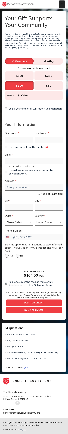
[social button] (62, 4)
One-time (21, 61)
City (37, 200)
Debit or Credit (34, 302)
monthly (49, 61)
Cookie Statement (17, 425)
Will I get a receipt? (15, 346)
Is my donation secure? (17, 340)
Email (8, 154)
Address (9, 180)
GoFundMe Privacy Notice (39, 297)
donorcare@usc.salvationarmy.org (21, 412)
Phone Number (13, 230)
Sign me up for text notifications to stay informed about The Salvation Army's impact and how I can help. (34, 247)
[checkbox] (33, 108)
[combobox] (8, 237)
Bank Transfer (34, 310)
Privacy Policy (30, 295)
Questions (15, 328)
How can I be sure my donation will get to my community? (33, 352)
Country (39, 215)
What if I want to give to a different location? (27, 358)
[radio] (21, 61)
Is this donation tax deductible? (21, 334)
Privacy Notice (45, 422)
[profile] (49, 4)
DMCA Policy (33, 425)
